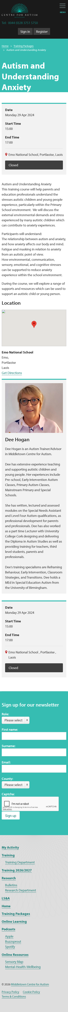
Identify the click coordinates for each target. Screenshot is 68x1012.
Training (8, 855)
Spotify (10, 946)
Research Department (20, 890)
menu (63, 12)
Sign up (10, 816)
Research (9, 878)
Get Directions (12, 373)
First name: (10, 729)
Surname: (8, 746)
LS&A (6, 898)
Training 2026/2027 (17, 870)
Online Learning (14, 921)
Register (42, 31)
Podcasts (8, 929)
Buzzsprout (13, 941)
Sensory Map (14, 961)
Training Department (20, 862)
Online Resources (15, 954)
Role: (5, 714)
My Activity (10, 847)
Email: (6, 762)
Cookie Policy (31, 992)
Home (5, 46)
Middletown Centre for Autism (30, 984)
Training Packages (24, 46)
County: (7, 778)
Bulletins (11, 885)
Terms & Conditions (14, 996)
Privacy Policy (10, 992)
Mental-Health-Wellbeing (23, 967)
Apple (9, 936)
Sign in (25, 31)
